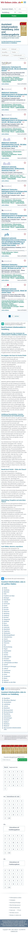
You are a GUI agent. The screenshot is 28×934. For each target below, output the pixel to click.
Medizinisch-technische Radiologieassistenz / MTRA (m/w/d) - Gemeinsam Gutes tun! (13, 168)
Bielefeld (6, 621)
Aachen (6, 654)
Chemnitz (6, 643)
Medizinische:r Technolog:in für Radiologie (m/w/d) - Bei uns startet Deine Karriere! (14, 68)
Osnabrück (7, 676)
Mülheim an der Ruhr (10, 682)
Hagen (6, 649)
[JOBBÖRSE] (11, 2)
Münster (6, 625)
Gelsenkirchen (8, 637)
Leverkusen (7, 670)
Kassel (6, 664)
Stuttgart (6, 598)
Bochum (6, 617)
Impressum (12, 910)
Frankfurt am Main (9, 596)
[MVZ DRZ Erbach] (7, 139)
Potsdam (6, 658)
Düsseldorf (7, 599)
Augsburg (6, 631)
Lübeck (6, 668)
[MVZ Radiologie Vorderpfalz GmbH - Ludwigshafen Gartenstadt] (7, 89)
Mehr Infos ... (22, 925)
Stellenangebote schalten (15, 897)
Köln (5, 594)
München (6, 592)
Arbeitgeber (12, 900)
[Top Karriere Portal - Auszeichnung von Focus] (14, 749)
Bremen (6, 607)
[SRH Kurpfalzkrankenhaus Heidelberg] (7, 235)
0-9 (9, 818)
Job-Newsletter (23, 759)
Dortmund (7, 603)
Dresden (6, 609)
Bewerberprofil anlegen (15, 902)
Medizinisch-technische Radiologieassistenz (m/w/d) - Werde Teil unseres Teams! (14, 290)
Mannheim (7, 629)
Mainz (5, 678)
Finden (14, 16)
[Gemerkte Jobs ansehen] (22, 2)
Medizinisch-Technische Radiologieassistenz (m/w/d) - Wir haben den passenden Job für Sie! (14, 144)
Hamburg (6, 590)
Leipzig (6, 602)
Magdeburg (7, 641)
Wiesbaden (7, 633)
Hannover (6, 611)
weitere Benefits (6, 81)
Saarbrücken (7, 651)
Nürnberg (6, 613)
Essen (5, 605)
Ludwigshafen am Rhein (11, 662)
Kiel (5, 645)
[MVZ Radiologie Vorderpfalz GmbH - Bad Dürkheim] (7, 115)
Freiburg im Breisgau (10, 666)
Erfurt (5, 674)
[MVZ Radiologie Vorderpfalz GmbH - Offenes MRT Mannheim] (7, 261)
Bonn (5, 623)
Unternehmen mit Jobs (13, 796)
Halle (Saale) (7, 656)
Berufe (6, 767)
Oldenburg (7, 672)
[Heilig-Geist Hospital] (7, 163)
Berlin (5, 588)
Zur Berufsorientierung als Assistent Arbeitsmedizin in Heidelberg (11, 42)
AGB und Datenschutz (15, 907)
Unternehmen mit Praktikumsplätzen (14, 863)
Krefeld (6, 653)
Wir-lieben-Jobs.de (14, 912)
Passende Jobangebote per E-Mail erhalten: (14, 757)
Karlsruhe (6, 627)
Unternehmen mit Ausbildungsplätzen (14, 829)
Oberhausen (7, 660)
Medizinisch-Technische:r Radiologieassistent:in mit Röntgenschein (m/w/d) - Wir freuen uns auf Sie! (14, 94)
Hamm (6, 639)
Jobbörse (16, 929)
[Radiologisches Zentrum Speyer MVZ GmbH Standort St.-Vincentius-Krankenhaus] (7, 285)
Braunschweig (8, 647)
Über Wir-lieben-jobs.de (15, 905)
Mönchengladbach (9, 635)
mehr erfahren (5, 84)
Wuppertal (7, 619)
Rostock (6, 680)
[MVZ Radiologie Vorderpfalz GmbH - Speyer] (7, 186)
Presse (19, 910)
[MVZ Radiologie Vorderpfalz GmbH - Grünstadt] (7, 210)
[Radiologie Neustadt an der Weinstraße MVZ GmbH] (7, 63)
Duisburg (6, 615)
